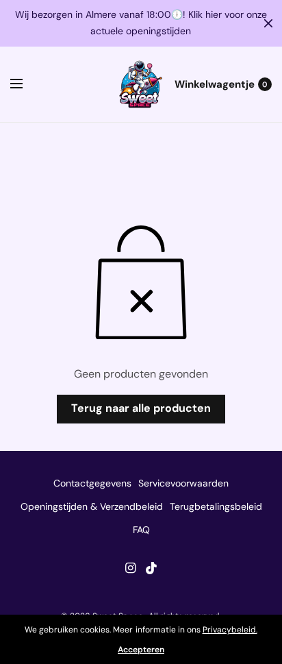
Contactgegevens (92, 483)
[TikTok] (152, 568)
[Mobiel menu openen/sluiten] (25, 84)
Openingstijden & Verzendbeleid (92, 506)
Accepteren (141, 649)
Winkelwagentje (215, 84)
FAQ (141, 530)
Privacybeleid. (230, 629)
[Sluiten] (268, 23)
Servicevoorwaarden (183, 483)
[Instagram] (130, 568)
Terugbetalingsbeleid (216, 506)
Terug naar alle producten (141, 408)
